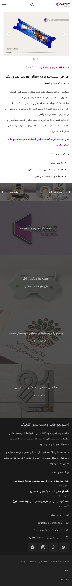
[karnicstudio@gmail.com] (65, 523)
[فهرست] (4, 4)
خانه (67, 570)
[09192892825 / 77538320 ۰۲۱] (65, 530)
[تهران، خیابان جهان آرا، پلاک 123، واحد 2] (65, 538)
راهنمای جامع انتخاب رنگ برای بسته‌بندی (49, 491)
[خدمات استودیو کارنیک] (36, 228)
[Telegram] (32, 547)
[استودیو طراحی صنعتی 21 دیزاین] (36, 391)
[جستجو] (32, 4)
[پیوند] (63, 4)
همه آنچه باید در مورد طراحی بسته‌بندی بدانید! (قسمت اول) (41, 501)
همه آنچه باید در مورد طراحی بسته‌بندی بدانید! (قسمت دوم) (41, 481)
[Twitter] (64, 547)
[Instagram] (43, 547)
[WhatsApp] (53, 547)
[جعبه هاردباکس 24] (36, 282)
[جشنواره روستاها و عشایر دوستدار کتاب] (36, 337)
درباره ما (65, 580)
